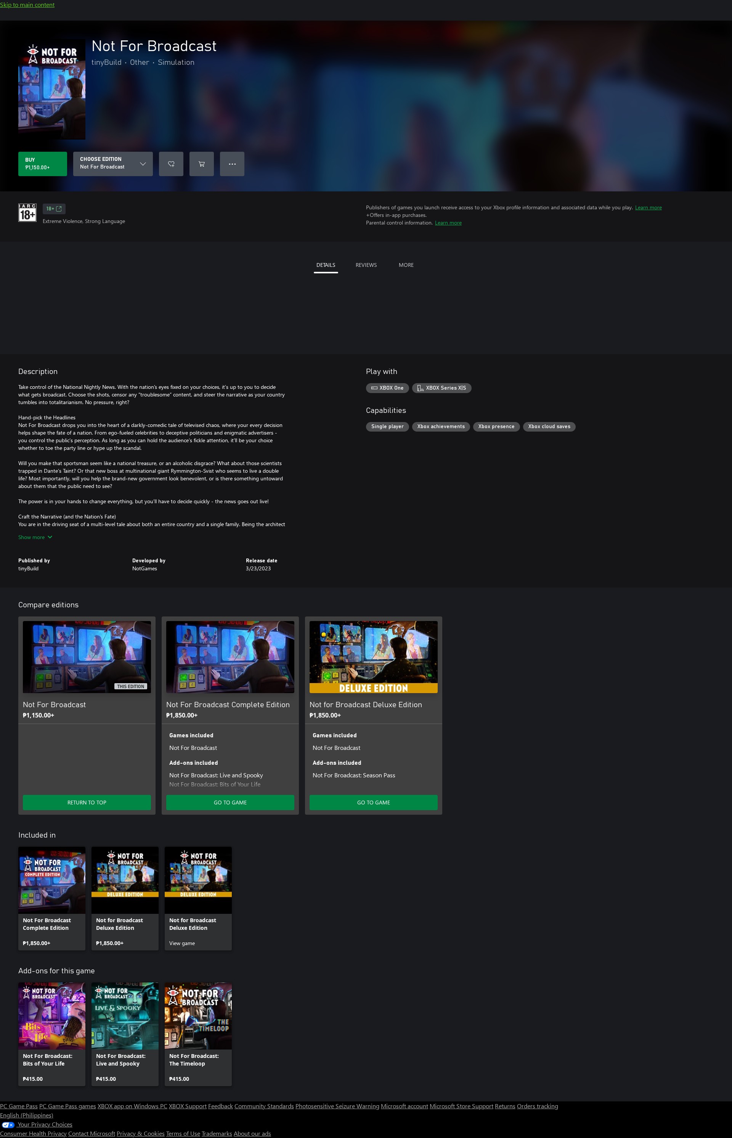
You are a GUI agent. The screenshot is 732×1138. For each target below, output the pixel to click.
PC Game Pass (19, 1106)
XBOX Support (188, 1106)
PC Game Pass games (67, 1106)
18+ (50, 209)
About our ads (252, 1133)
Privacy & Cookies (141, 1133)
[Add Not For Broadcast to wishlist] (171, 164)
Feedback (220, 1106)
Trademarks (217, 1133)
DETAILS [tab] (325, 264)
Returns (505, 1106)
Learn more (648, 207)
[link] (51, 898)
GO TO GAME (230, 802)
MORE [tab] (406, 264)
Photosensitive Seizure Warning (337, 1106)
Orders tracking (537, 1106)
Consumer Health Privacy (33, 1133)
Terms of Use (183, 1133)
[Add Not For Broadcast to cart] (201, 164)
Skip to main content (27, 4)
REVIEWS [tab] (366, 264)
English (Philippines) (26, 1115)
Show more (31, 537)
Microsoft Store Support (461, 1106)
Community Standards (264, 1106)
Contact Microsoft (91, 1133)
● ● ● (232, 164)
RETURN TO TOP (86, 802)
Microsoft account (404, 1106)
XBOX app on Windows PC (132, 1106)
